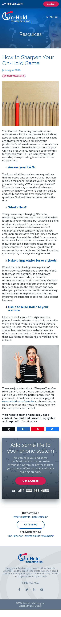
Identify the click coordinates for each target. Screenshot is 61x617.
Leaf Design (36, 605)
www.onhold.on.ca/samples (18, 401)
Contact (51, 4)
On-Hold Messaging (14, 75)
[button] (50, 17)
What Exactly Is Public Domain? (30, 516)
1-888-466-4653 (14, 4)
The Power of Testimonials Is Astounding (31, 535)
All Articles (30, 524)
